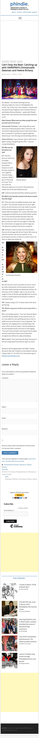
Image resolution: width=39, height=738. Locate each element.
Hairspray (22, 465)
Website (5, 429)
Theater (19, 61)
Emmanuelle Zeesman (11, 465)
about (14, 12)
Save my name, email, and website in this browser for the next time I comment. (18, 447)
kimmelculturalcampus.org (11, 356)
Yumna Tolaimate (25, 611)
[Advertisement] (19, 39)
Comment (5, 378)
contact (19, 12)
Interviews (5, 61)
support (34, 12)
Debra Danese (7, 74)
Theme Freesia (19, 728)
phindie (4, 728)
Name (4, 407)
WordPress (27, 728)
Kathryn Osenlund (25, 643)
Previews (13, 61)
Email (4, 418)
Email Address (9, 510)
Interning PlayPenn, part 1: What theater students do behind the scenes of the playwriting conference (27, 624)
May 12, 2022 (18, 74)
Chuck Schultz (24, 589)
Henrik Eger (23, 631)
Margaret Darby (24, 663)
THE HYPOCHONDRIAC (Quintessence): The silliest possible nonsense (28, 639)
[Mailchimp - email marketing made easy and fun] (16, 527)
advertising (27, 12)
